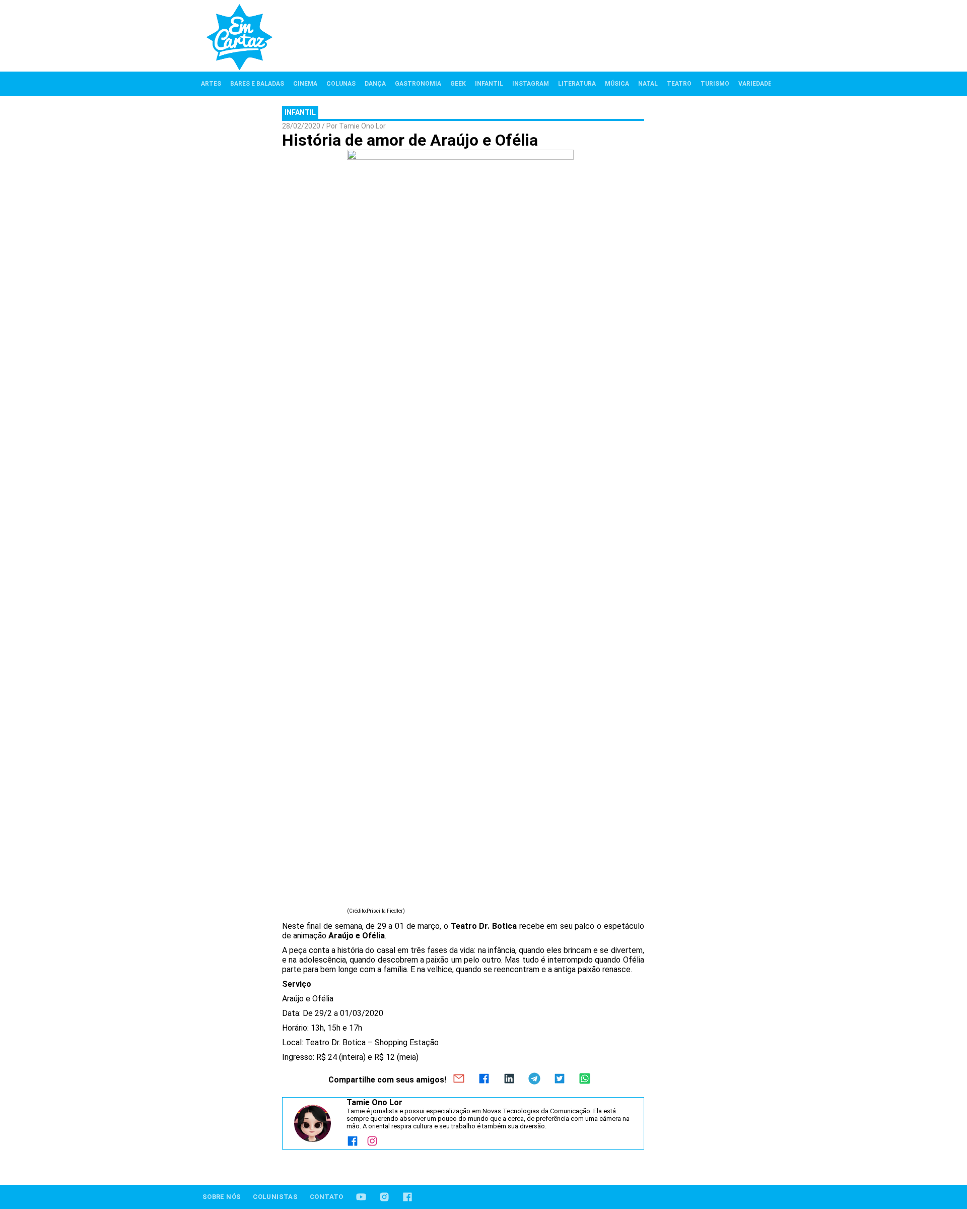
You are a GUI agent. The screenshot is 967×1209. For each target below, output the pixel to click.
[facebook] (484, 1079)
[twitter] (559, 1079)
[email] (458, 1079)
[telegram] (534, 1079)
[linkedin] (509, 1079)
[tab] (211, 84)
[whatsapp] (584, 1079)
